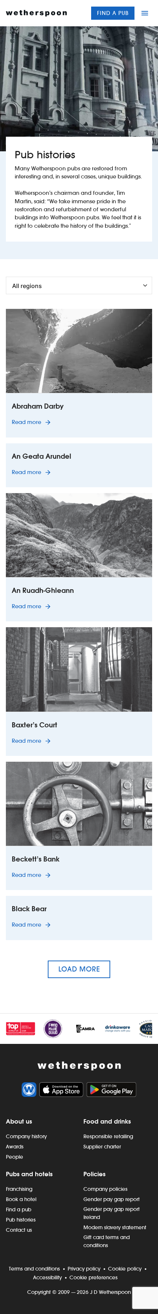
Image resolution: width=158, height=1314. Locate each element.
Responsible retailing (108, 1136)
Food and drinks (107, 1121)
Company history (26, 1136)
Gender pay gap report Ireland (111, 1213)
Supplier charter (102, 1146)
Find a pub (113, 13)
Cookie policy (124, 1268)
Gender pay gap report (111, 1199)
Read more (32, 421)
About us (19, 1121)
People (14, 1157)
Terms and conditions (34, 1268)
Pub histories (21, 1219)
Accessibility (47, 1277)
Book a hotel (21, 1199)
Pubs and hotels (29, 1174)
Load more (79, 969)
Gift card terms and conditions (106, 1241)
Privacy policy (84, 1268)
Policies (94, 1174)
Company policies (105, 1189)
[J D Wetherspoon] (36, 13)
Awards (15, 1146)
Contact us (19, 1230)
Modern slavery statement (114, 1227)
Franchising (19, 1189)
